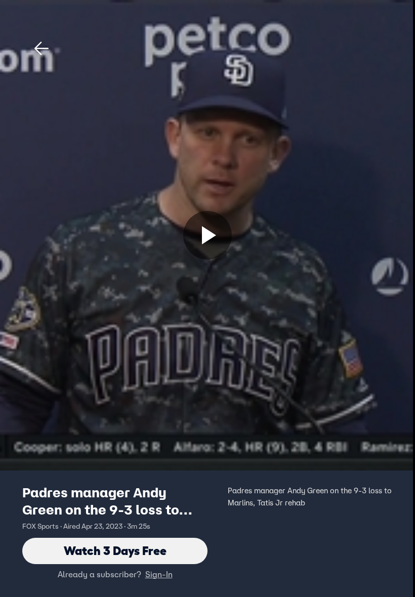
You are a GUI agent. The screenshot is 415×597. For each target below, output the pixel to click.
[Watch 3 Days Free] (207, 235)
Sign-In (159, 574)
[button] (41, 48)
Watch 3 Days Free (115, 551)
